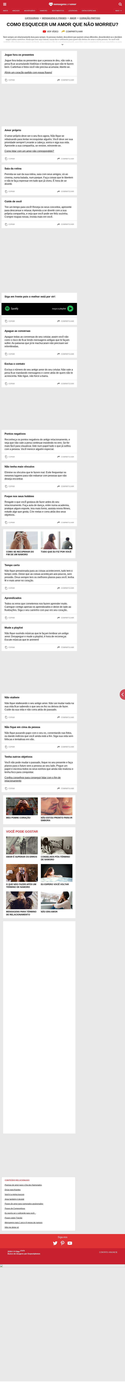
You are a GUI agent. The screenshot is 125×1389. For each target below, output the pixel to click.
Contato (103, 1252)
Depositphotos (34, 1254)
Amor (73, 18)
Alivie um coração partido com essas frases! (28, 72)
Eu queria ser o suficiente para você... (20, 1213)
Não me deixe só (12, 1227)
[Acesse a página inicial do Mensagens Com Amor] (62, 4)
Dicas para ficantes (13, 1190)
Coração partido (90, 18)
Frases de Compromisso (15, 1208)
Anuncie (113, 1252)
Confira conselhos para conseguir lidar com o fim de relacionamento (33, 779)
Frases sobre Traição (13, 1218)
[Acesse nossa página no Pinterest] (62, 1243)
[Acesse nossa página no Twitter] (55, 1243)
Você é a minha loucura (14, 1194)
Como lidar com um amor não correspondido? (29, 151)
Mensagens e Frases (54, 18)
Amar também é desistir (14, 1199)
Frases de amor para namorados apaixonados (24, 1204)
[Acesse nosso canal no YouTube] (70, 1243)
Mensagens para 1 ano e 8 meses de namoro (23, 1223)
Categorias (32, 18)
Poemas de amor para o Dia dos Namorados (23, 1185)
